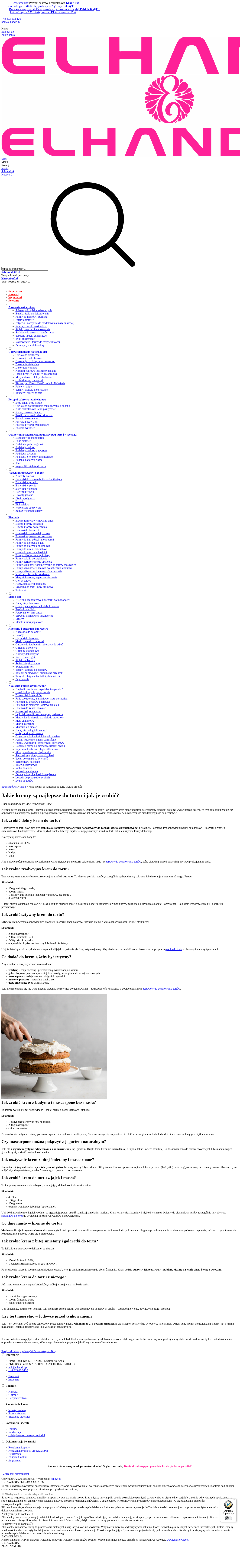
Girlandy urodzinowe (27, 650)
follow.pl (56, 1478)
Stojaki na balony (25, 660)
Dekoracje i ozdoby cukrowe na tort (35, 361)
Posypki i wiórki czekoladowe (32, 424)
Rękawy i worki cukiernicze (31, 326)
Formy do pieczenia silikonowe (32, 545)
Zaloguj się (7, 31)
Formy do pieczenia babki (29, 542)
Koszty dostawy (17, 1410)
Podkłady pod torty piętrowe (31, 450)
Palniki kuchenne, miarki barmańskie (35, 739)
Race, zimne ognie (25, 657)
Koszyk (6, 174)
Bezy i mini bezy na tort (28, 402)
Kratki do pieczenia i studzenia (32, 574)
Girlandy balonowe (26, 647)
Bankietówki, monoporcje (29, 437)
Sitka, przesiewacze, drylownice (33, 752)
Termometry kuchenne (27, 761)
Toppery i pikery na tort (28, 392)
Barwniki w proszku (26, 482)
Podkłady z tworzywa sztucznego (34, 456)
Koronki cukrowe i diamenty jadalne (35, 370)
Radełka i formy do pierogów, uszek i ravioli (40, 745)
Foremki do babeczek (27, 530)
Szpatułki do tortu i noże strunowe (34, 586)
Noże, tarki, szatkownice (29, 733)
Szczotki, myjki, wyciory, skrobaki (34, 755)
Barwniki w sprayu (26, 488)
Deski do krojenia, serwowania (32, 692)
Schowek (7, 171)
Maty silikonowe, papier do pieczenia (36, 577)
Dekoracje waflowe (26, 367)
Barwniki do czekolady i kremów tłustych (38, 479)
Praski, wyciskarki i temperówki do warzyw (39, 742)
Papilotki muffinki (25, 609)
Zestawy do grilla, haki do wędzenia (35, 774)
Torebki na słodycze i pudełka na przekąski (39, 672)
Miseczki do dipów (26, 726)
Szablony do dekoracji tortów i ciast (35, 332)
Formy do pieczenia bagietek (31, 552)
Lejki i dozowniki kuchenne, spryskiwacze (39, 714)
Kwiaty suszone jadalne (28, 412)
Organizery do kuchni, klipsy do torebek (37, 736)
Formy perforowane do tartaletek (33, 561)
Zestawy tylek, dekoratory (29, 345)
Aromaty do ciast (24, 476)
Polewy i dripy (23, 386)
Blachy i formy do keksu (29, 523)
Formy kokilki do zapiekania (31, 558)
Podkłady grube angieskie (29, 444)
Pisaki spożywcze (25, 498)
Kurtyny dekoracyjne (27, 653)
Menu (4, 161)
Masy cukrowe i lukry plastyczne (33, 377)
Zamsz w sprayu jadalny (29, 510)
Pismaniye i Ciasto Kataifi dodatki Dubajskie (40, 383)
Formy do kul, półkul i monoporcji (34, 539)
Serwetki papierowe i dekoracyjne (34, 615)
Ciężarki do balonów (27, 638)
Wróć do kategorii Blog (43, 1351)
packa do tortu (174, 949)
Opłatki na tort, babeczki (29, 380)
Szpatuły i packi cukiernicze (31, 335)
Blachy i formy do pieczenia (31, 526)
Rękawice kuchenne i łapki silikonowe (36, 749)
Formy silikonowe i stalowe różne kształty (38, 571)
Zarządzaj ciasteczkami (16, 1473)
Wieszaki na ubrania (26, 771)
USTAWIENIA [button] (10, 1542)
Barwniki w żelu (24, 491)
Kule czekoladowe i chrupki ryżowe (35, 408)
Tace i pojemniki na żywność (31, 758)
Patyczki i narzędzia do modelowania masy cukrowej (44, 322)
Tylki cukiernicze (25, 338)
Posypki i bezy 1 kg (26, 421)
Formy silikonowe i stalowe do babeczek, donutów (43, 567)
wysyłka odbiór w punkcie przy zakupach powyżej (54, 9)
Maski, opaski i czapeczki (29, 641)
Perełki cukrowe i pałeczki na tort (34, 415)
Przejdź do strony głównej (15, 1351)
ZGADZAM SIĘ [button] (11, 1545)
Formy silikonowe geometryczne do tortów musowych (45, 564)
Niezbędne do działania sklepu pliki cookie (29, 1494)
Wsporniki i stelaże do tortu (30, 466)
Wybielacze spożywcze (28, 507)
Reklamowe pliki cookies (15, 1523)
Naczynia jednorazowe (28, 603)
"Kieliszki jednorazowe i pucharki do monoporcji (42, 599)
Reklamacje (14, 1432)
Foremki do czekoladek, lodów (32, 533)
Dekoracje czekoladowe (28, 358)
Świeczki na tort (24, 666)
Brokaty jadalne (24, 494)
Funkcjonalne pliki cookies (16, 1504)
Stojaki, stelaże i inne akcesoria (32, 329)
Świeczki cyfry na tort (27, 663)
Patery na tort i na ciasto (28, 612)
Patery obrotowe (24, 319)
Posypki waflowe (25, 427)
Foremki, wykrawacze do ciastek (33, 536)
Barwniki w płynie (25, 485)
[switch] (228, 1518)
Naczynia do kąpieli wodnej (31, 730)
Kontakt (12, 1391)
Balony (19, 634)
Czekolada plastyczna (27, 354)
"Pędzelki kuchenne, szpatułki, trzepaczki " (39, 689)
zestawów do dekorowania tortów (161, 988)
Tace (18, 463)
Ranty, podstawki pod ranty (30, 583)
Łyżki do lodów (24, 780)
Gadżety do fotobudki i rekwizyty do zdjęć (39, 644)
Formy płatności (17, 1413)
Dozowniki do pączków (28, 695)
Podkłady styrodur (25, 453)
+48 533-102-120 (11, 18)
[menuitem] (123, 291)
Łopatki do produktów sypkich (32, 777)
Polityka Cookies (17, 1456)
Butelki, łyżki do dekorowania (32, 313)
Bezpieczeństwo (17, 1398)
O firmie (13, 1394)
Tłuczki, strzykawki (26, 764)
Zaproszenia (22, 679)
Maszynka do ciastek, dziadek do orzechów (39, 717)
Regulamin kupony (19, 1447)
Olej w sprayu (23, 580)
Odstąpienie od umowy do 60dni (26, 1435)
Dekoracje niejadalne (27, 364)
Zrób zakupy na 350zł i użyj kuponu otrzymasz (43, 12)
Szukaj (5, 165)
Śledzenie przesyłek (19, 1416)
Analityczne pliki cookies (15, 1513)
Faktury (12, 1428)
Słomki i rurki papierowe (29, 622)
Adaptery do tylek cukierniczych (33, 310)
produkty (21, 2)
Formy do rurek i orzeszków (31, 549)
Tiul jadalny (22, 504)
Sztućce (19, 618)
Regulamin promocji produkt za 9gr (28, 1450)
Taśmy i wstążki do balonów (31, 669)
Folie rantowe (23, 440)
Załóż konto (8, 34)
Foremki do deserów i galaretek (32, 701)
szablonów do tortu (12, 1215)
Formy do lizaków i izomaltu (31, 316)
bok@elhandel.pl (10, 21)
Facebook (13, 1376)
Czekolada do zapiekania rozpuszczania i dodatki (42, 405)
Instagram (13, 1379)
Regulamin (14, 1460)
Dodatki (19, 501)
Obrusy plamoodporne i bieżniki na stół (37, 606)
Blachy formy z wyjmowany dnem (34, 520)
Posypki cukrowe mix (27, 418)
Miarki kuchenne (24, 723)
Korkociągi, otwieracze (28, 711)
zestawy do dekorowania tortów (123, 861)
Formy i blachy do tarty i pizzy (32, 555)
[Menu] (234, 1500)
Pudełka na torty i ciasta (28, 459)
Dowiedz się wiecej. (178, 1539)
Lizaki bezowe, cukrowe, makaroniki (36, 373)
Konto (4, 28)
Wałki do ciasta (23, 768)
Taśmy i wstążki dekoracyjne (31, 389)
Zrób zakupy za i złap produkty (42, 6)
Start (4, 158)
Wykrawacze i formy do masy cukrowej (37, 341)
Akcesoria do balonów (28, 631)
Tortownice (21, 590)
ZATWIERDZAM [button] (11, 1536)
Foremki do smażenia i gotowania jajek (37, 704)
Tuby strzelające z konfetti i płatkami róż (37, 676)
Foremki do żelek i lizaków (30, 707)
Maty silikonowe (24, 720)
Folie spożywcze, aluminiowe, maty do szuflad (41, 698)
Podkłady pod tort (25, 447)
